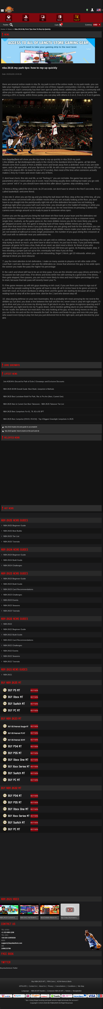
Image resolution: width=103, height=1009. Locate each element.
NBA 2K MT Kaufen (38, 991)
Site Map (81, 986)
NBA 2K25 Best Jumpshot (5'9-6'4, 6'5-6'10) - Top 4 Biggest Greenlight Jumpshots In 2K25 (38, 419)
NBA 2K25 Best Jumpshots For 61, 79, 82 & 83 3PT (23, 412)
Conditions (72, 986)
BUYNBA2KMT (53, 1003)
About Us (42, 986)
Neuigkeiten (77, 991)
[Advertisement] (51, 340)
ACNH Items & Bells (64, 981)
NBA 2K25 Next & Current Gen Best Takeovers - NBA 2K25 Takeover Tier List (33, 404)
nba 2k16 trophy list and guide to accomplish (21, 427)
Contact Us (33, 986)
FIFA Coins (51, 981)
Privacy (50, 986)
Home (3, 29)
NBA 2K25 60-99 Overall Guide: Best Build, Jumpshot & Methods (28, 389)
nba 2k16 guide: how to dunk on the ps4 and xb (22, 431)
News (10, 29)
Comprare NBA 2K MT (55, 991)
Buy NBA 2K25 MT (38, 981)
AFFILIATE (23, 986)
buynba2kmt (13, 159)
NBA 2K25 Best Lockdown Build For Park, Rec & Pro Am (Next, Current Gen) (33, 397)
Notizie (68, 991)
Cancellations (60, 986)
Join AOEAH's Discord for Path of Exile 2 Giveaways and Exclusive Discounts (33, 382)
